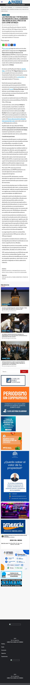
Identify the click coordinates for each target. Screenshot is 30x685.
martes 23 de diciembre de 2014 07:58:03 (10, 25)
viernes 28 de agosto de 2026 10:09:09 (9, 338)
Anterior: (14, 270)
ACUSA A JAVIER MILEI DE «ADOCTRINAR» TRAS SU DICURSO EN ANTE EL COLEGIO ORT (14, 308)
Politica (8, 15)
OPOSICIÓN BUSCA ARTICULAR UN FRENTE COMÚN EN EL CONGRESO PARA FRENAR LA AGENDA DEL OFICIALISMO (13, 363)
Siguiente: (15, 277)
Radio (2, 647)
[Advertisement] (15, 602)
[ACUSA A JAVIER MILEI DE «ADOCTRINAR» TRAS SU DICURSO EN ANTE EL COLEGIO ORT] (15, 296)
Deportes (3, 653)
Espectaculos (4, 656)
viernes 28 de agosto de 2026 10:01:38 (9, 366)
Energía (11, 89)
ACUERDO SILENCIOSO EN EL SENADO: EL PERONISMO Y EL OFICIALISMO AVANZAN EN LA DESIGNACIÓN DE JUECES (14, 335)
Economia (4, 15)
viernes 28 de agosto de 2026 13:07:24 (9, 310)
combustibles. (21, 77)
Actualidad (4, 304)
